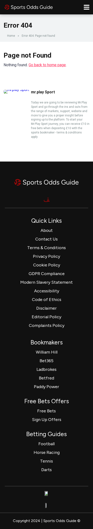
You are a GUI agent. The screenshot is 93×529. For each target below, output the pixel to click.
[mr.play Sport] (16, 89)
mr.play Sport (43, 92)
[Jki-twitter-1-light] (46, 199)
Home (11, 35)
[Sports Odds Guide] (29, 6)
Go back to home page (47, 65)
